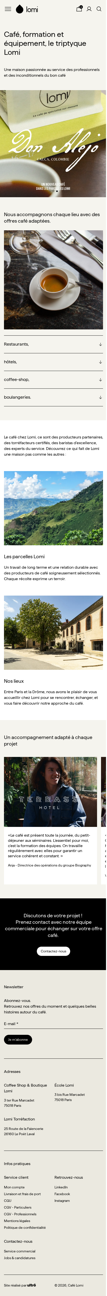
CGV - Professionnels (20, 1214)
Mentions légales (17, 1221)
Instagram (62, 1201)
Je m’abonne (18, 1040)
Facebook (62, 1194)
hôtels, (10, 361)
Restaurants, (16, 344)
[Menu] (8, 9)
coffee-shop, (16, 379)
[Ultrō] (31, 1285)
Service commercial (19, 1251)
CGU (7, 1201)
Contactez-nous (53, 951)
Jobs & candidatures (19, 1258)
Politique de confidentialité (25, 1228)
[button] (50, 191)
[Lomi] (43, 8)
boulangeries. (17, 397)
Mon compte (14, 1187)
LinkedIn (61, 1187)
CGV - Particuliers (17, 1207)
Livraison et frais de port (22, 1194)
